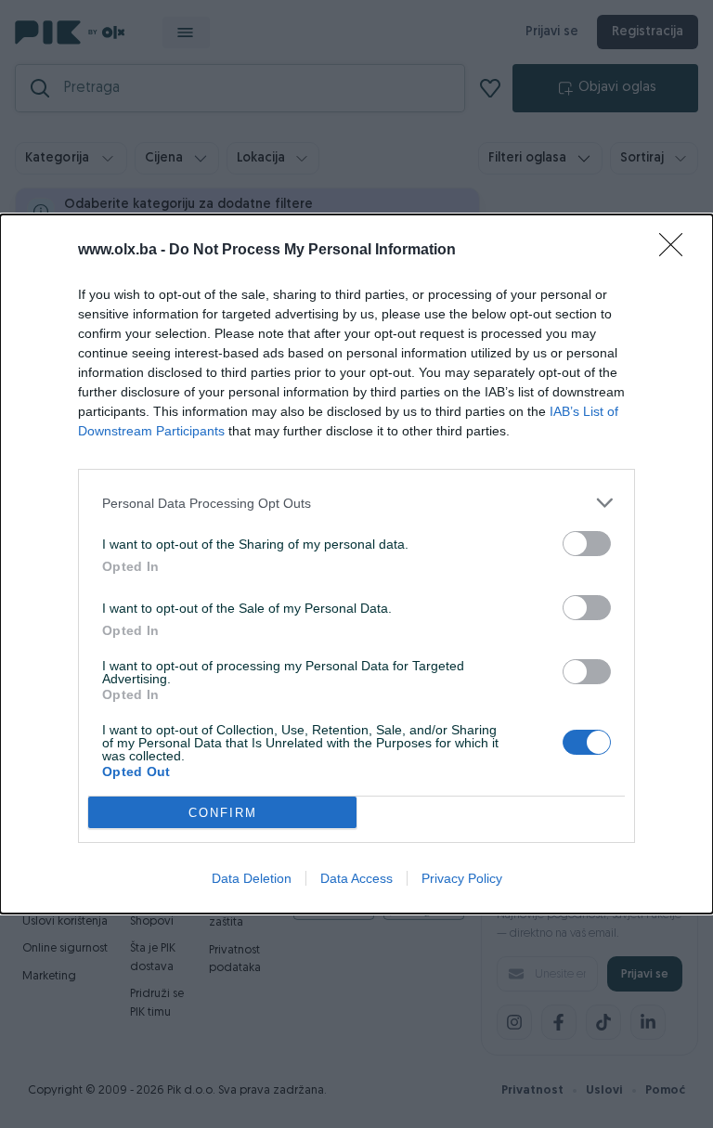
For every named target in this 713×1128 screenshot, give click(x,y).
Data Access (356, 878)
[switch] (587, 543)
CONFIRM (222, 813)
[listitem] (356, 502)
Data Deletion (252, 878)
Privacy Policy (461, 878)
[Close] (676, 250)
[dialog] (356, 564)
